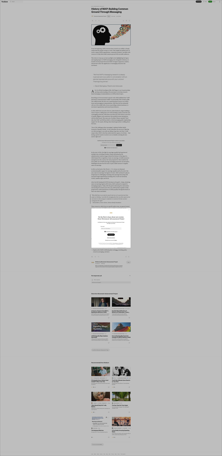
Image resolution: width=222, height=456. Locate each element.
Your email (102, 226)
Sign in (116, 240)
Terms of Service (115, 243)
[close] (129, 210)
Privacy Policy (121, 243)
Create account (111, 234)
